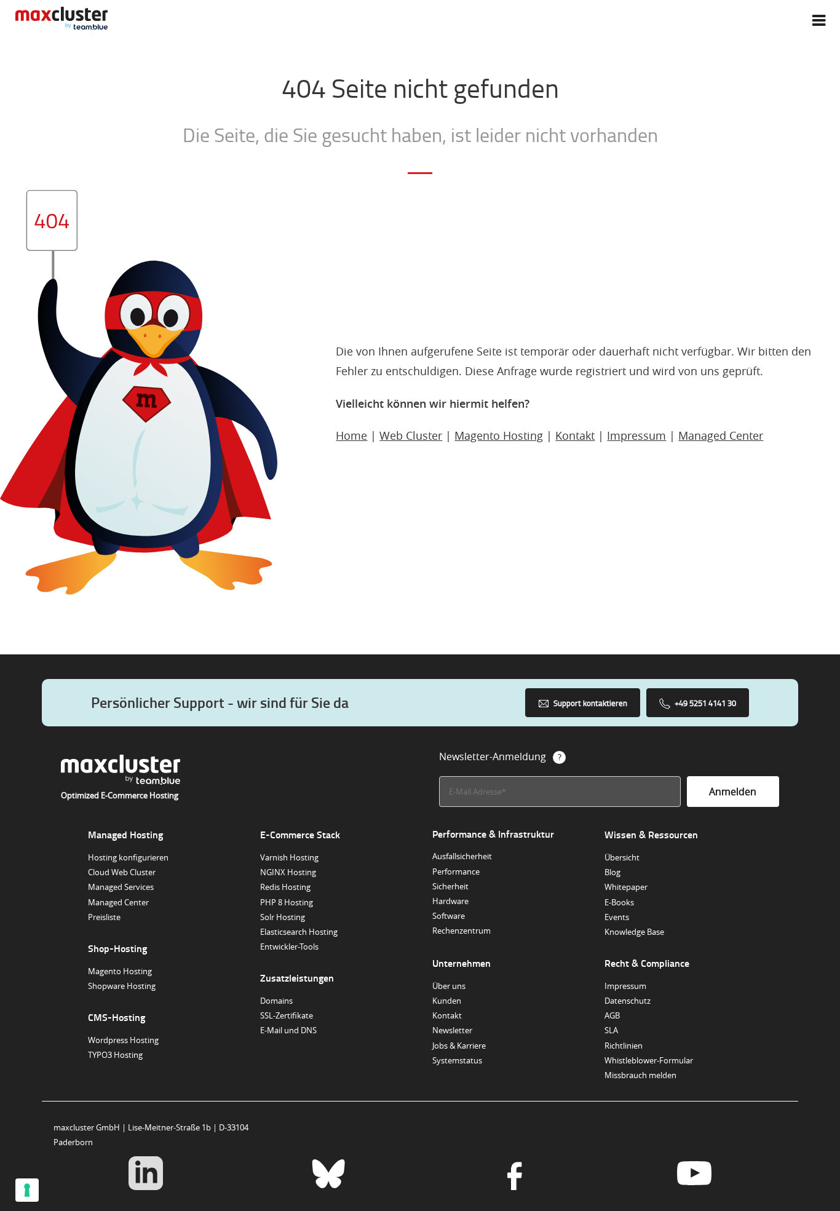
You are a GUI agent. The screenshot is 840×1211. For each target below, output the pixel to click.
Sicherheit (450, 886)
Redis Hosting (285, 886)
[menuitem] (818, 20)
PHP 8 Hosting (286, 902)
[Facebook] (511, 1174)
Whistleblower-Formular (648, 1060)
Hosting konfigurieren (128, 857)
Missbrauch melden (640, 1075)
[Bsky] (328, 1174)
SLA (611, 1030)
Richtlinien (623, 1045)
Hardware (450, 901)
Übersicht (622, 857)
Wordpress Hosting (123, 1040)
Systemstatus (457, 1060)
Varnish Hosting (289, 857)
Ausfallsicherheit (462, 856)
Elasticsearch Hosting (299, 931)
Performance (456, 871)
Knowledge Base (634, 931)
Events (616, 917)
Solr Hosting (282, 917)
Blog (612, 872)
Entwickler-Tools (289, 946)
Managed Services (121, 886)
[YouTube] (694, 1174)
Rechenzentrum (461, 930)
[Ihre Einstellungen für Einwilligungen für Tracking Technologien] (27, 1190)
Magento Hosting (498, 435)
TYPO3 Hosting (115, 1054)
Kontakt (575, 435)
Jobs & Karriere (459, 1045)
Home (351, 435)
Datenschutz (627, 1000)
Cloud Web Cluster (122, 872)
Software (448, 915)
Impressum (636, 435)
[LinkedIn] (145, 1174)
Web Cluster (410, 435)
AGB (612, 1015)
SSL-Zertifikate (286, 1015)
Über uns (449, 985)
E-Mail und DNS (288, 1030)
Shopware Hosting (122, 985)
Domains (276, 1000)
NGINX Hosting (288, 872)
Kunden (446, 1000)
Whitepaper (626, 886)
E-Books (619, 902)
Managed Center (720, 435)
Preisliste (104, 917)
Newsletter (452, 1030)
